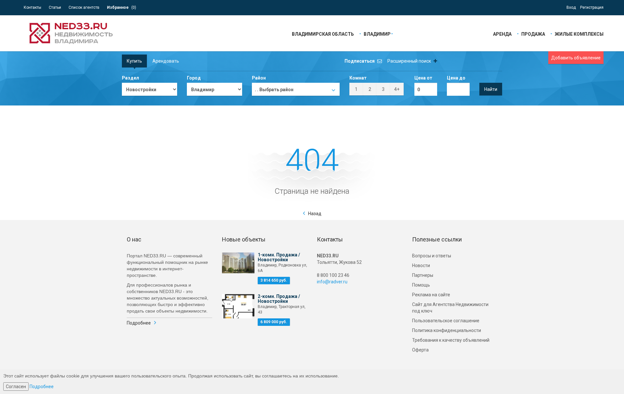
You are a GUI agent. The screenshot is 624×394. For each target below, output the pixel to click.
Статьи (55, 7)
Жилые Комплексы (579, 33)
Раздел (130, 77)
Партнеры (422, 275)
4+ (396, 89)
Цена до (456, 77)
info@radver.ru (332, 281)
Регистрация (592, 7)
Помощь (421, 285)
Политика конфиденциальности (446, 330)
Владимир (377, 33)
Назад (314, 213)
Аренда (502, 33)
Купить (134, 61)
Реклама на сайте (431, 294)
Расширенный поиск (409, 61)
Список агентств (84, 7)
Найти (490, 89)
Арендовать (165, 61)
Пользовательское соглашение (445, 320)
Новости (421, 265)
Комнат (358, 77)
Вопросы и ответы (431, 255)
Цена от (423, 77)
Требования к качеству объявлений (450, 340)
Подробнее (139, 323)
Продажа (533, 33)
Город (194, 77)
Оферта (420, 349)
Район (259, 77)
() (121, 7)
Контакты (32, 7)
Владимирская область (323, 33)
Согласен (16, 386)
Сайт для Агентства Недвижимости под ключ (450, 308)
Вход (571, 7)
